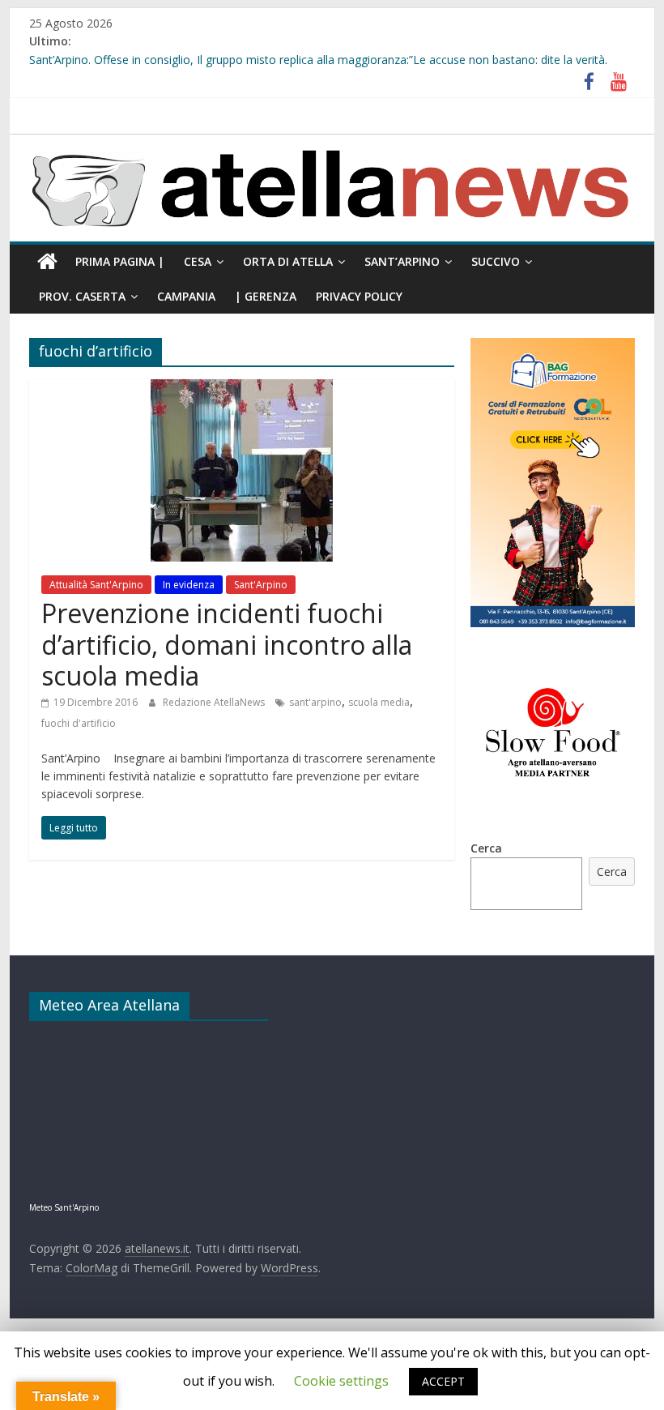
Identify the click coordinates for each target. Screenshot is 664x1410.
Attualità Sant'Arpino (96, 585)
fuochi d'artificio (78, 723)
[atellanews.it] (331, 143)
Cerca (486, 848)
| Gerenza (265, 296)
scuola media (379, 702)
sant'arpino (315, 702)
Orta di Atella (288, 261)
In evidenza (189, 585)
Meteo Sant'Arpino (64, 1207)
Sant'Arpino (260, 585)
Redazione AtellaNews (215, 702)
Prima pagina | (119, 261)
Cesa (197, 261)
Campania (186, 296)
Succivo (495, 261)
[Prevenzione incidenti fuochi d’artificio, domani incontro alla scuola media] (242, 389)
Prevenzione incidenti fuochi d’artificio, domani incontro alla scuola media (226, 644)
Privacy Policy (359, 296)
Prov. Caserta (82, 296)
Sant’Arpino (402, 261)
